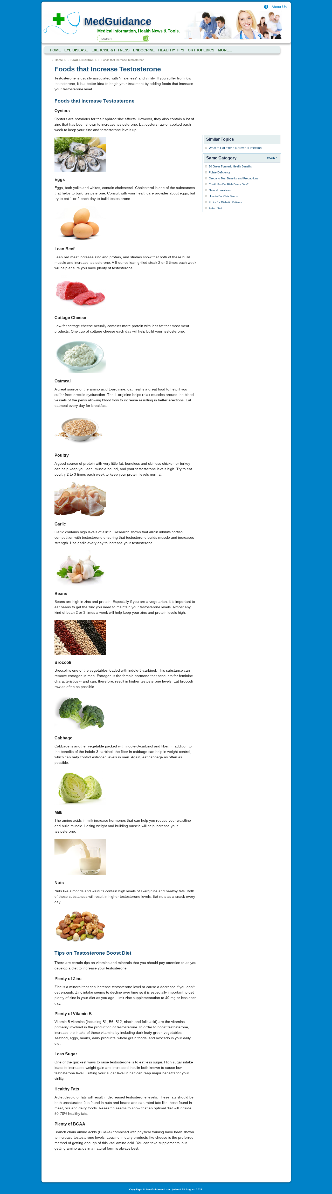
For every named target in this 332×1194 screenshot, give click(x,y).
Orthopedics (201, 50)
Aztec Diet (215, 208)
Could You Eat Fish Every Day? (228, 184)
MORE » (272, 157)
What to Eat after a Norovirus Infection (235, 148)
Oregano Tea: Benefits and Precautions (233, 178)
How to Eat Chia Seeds (223, 196)
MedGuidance (117, 21)
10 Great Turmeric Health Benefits (230, 166)
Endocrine (144, 50)
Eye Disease (76, 50)
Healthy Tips (171, 50)
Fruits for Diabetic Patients (225, 202)
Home (59, 60)
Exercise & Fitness (110, 50)
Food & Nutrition (82, 60)
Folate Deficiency (220, 172)
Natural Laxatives (220, 190)
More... (225, 50)
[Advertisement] (242, 100)
